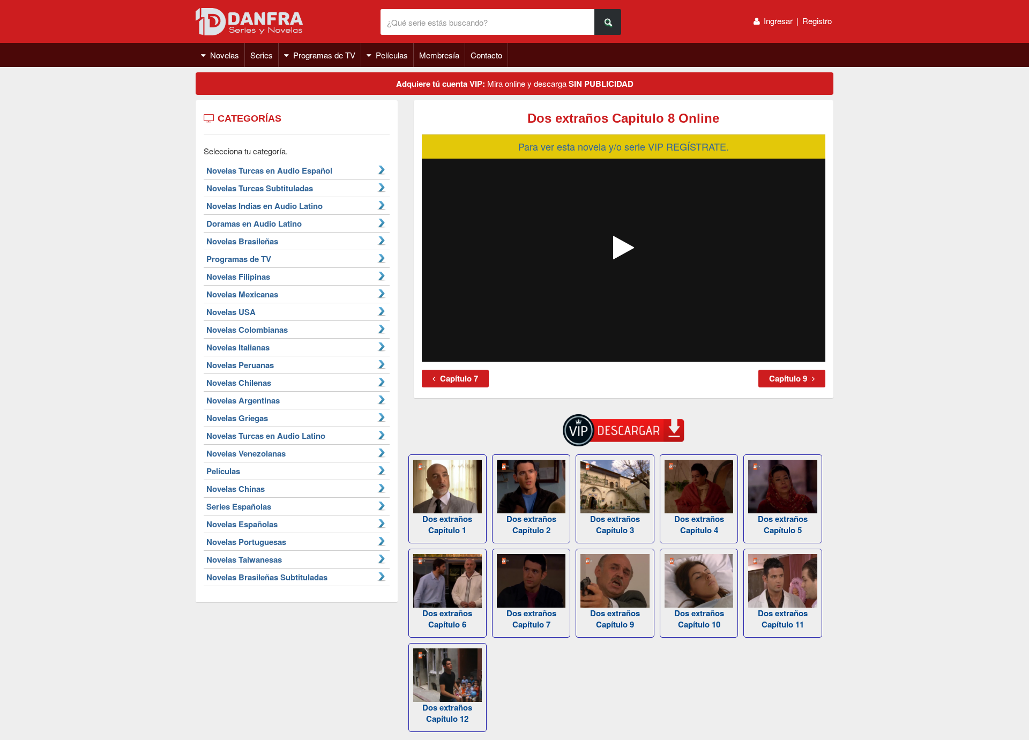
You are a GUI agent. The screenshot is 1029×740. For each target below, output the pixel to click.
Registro (817, 20)
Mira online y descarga (514, 83)
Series (261, 55)
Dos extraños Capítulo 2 (531, 524)
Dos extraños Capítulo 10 (699, 618)
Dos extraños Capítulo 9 (615, 618)
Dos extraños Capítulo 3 (615, 524)
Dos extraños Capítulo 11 (783, 618)
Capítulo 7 (458, 378)
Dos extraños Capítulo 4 (699, 524)
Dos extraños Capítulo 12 (447, 712)
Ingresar (778, 20)
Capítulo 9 (789, 378)
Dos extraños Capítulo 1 (447, 524)
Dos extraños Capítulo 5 (783, 524)
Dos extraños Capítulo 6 (447, 618)
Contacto (486, 55)
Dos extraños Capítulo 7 (531, 618)
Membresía (439, 55)
